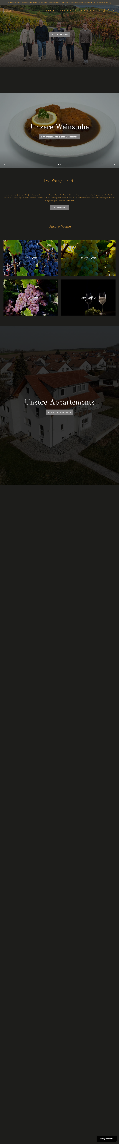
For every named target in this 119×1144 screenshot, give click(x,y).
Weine (48, 11)
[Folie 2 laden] (61, 165)
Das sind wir (59, 208)
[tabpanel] (59, 33)
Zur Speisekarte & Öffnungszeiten (59, 137)
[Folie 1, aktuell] (58, 165)
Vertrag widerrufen (106, 1139)
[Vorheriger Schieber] (5, 165)
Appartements (66, 11)
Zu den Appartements (59, 412)
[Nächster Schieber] (114, 165)
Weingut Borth (89, 11)
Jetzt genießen (59, 34)
